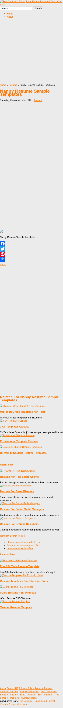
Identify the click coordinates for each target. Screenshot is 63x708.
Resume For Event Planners (17, 491)
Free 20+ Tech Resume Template (19, 566)
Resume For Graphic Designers (19, 523)
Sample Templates (29, 691)
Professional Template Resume (19, 441)
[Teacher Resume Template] (15, 601)
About (10, 17)
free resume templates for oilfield (23, 545)
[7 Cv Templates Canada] (13, 421)
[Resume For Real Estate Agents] (18, 471)
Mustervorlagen (29, 698)
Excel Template (28, 694)
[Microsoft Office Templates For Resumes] (22, 406)
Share (3, 264)
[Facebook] (31, 243)
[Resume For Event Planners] (15, 485)
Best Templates (49, 691)
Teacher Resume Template (16, 607)
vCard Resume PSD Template (18, 592)
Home (10, 13)
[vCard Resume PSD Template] (16, 587)
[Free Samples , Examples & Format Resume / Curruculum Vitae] (31, 4)
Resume (13, 85)
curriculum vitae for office (20, 548)
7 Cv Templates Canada (14, 426)
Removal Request (43, 688)
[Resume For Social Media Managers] (20, 503)
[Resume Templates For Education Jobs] (21, 575)
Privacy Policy (26, 688)
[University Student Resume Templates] (21, 447)
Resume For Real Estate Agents (19, 476)
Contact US (12, 688)
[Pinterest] (31, 254)
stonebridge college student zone (23, 542)
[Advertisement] (31, 52)
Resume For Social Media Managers (22, 509)
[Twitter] (31, 249)
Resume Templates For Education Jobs (24, 581)
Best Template (45, 694)
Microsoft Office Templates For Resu (22, 411)
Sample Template (9, 691)
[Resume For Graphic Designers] (17, 518)
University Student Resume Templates (23, 452)
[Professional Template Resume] (17, 435)
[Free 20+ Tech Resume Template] (18, 560)
